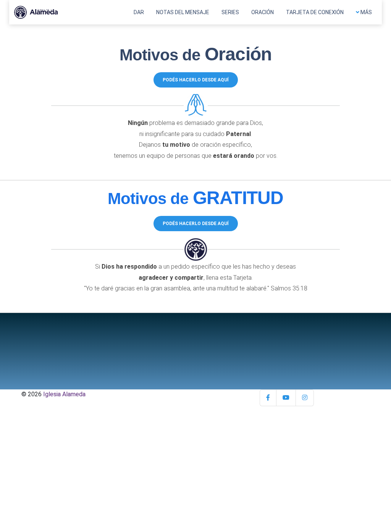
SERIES (230, 12)
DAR (139, 12)
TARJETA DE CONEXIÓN (315, 12)
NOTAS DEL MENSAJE (182, 12)
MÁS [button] (365, 12)
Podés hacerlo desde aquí (196, 80)
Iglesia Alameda (64, 394)
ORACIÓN (262, 12)
